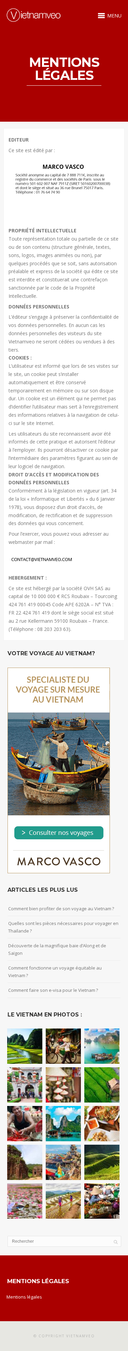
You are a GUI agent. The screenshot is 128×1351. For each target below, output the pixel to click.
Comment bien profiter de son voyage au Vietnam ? (61, 908)
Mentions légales (24, 1297)
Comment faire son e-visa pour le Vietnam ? (53, 990)
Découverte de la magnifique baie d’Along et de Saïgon (57, 949)
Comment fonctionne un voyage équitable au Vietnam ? (55, 971)
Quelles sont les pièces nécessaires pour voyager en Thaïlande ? (63, 927)
